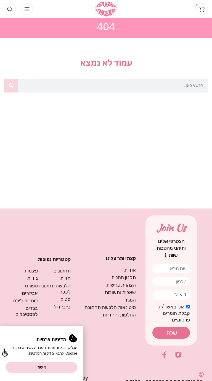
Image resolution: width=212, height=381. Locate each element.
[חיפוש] (11, 85)
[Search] (9, 9)
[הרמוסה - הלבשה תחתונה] (106, 9)
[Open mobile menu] (27, 9)
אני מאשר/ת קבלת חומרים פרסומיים (174, 313)
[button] (5, 353)
